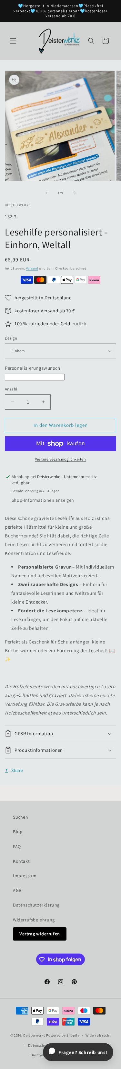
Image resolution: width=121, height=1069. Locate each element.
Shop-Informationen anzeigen (43, 500)
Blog (17, 832)
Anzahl (11, 389)
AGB (17, 890)
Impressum (24, 876)
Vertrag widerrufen (39, 934)
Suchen (20, 817)
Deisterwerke (34, 1035)
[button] (13, 41)
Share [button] (17, 770)
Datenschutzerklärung (36, 905)
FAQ (17, 846)
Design (11, 338)
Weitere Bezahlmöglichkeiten (60, 459)
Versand (32, 268)
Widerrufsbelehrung (34, 920)
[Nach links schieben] (46, 193)
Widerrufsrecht (98, 1035)
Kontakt (21, 861)
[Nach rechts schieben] (75, 193)
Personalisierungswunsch (32, 368)
